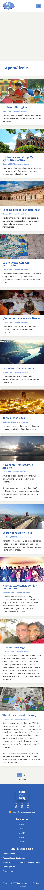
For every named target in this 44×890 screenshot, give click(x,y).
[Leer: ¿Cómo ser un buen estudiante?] (22, 302)
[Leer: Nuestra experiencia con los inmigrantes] (22, 569)
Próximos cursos (9, 871)
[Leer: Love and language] (22, 631)
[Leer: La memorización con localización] (22, 246)
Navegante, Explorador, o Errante (17, 466)
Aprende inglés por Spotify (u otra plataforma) (22, 862)
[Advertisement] (22, 35)
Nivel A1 (22, 824)
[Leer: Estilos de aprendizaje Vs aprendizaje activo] (22, 141)
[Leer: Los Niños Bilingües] (22, 91)
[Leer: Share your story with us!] (22, 516)
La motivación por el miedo (19, 368)
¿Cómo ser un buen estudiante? (21, 318)
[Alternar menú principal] (38, 6)
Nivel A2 (22, 829)
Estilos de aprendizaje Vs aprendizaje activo (17, 158)
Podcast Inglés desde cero (14, 858)
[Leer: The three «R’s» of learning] (22, 699)
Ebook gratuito (9, 867)
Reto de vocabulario (11, 854)
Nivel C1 (22, 842)
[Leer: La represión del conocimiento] (22, 193)
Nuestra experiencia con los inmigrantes (19, 587)
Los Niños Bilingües (14, 107)
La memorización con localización (15, 264)
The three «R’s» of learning (19, 715)
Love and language (13, 647)
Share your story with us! (17, 532)
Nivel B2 (22, 837)
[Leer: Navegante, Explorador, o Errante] (22, 449)
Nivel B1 (22, 833)
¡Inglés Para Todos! (13, 418)
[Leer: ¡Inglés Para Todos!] (22, 402)
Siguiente (23, 779)
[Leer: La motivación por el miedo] (22, 352)
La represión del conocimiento (21, 209)
